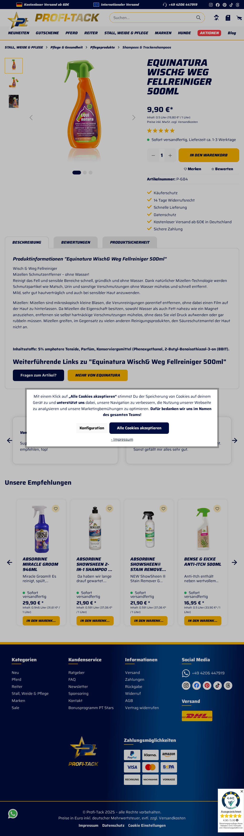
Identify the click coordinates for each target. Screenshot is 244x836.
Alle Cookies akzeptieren (139, 428)
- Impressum (122, 439)
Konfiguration (92, 428)
